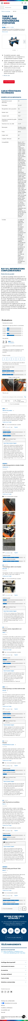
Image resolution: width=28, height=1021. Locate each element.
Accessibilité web (5, 1010)
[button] (9, 81)
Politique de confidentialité (7, 1000)
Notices (3, 1005)
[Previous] (11, 50)
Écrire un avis (5, 31)
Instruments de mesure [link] (7, 966)
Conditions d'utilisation (6, 1007)
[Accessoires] (25, 970)
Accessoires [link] (4, 970)
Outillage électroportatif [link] (8, 962)
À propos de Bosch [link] (6, 974)
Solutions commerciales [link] (8, 982)
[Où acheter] (22, 3)
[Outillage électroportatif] (25, 962)
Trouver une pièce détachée (14, 937)
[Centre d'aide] (25, 978)
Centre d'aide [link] (5, 978)
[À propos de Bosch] (25, 974)
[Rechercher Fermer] (22, 7)
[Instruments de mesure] (25, 966)
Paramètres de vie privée (11, 1003)
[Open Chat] (23, 1016)
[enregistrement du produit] (25, 3)
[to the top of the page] (26, 1012)
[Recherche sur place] (25, 7)
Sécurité (3, 1012)
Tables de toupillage (5, 11)
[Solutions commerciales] (25, 982)
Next (24, 42)
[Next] (17, 50)
